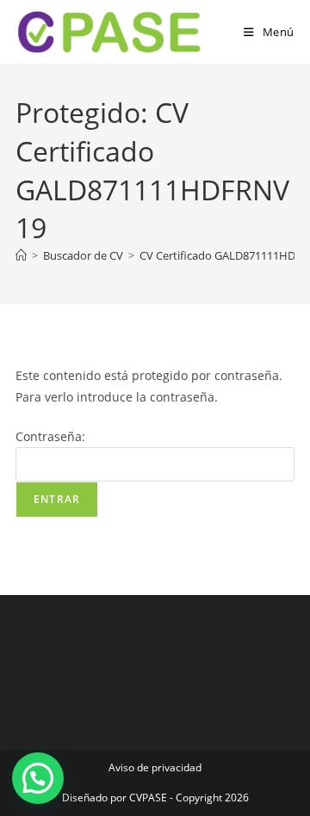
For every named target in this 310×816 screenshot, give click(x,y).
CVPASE (148, 797)
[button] (38, 778)
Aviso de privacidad (155, 767)
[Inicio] (21, 255)
